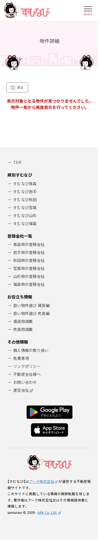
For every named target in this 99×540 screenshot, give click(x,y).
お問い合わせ (25, 382)
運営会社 (21, 390)
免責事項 (21, 358)
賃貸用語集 (23, 321)
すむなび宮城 (25, 207)
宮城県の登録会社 (29, 268)
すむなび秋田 (25, 199)
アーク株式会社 (41, 481)
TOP (17, 162)
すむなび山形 (25, 215)
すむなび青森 (25, 183)
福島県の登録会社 (29, 284)
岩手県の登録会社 (29, 252)
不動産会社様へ (27, 374)
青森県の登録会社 (29, 244)
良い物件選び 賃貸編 (31, 305)
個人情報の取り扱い (31, 350)
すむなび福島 (25, 223)
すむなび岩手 (25, 191)
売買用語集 (23, 329)
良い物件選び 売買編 (31, 313)
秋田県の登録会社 (29, 260)
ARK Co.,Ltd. (47, 512)
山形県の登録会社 (29, 276)
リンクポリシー (27, 366)
